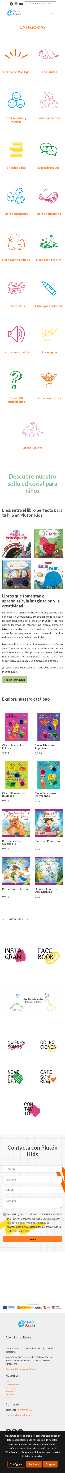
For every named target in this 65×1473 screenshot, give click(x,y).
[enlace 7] (32, 1108)
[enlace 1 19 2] (16, 53)
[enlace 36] (49, 333)
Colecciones (11, 1388)
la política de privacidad (21, 1222)
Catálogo (10, 1394)
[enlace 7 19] (16, 195)
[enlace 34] (49, 287)
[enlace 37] (16, 379)
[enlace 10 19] (16, 241)
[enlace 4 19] (49, 99)
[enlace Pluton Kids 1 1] (16, 953)
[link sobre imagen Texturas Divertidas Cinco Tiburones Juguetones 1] (49, 727)
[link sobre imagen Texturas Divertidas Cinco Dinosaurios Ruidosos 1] (16, 775)
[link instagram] (16, 3)
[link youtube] (21, 3)
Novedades (11, 1391)
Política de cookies (32, 1456)
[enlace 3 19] (16, 99)
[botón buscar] (52, 12)
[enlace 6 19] (49, 149)
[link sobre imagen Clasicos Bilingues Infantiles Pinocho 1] (49, 823)
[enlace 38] (49, 379)
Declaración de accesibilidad (21, 1369)
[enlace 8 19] (49, 195)
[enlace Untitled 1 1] (32, 429)
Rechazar (34, 1464)
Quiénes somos (12, 1384)
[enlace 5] (49, 1044)
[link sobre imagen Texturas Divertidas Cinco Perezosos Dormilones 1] (49, 775)
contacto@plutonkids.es (19, 1415)
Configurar (16, 1464)
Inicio (8, 1381)
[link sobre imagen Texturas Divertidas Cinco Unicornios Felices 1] (16, 727)
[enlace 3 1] (16, 1044)
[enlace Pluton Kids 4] (49, 953)
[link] (13, 12)
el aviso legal (50, 1218)
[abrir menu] (59, 12)
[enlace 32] (16, 287)
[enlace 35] (16, 333)
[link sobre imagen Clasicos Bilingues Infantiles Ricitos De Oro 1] (16, 823)
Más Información (14, 679)
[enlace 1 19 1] (49, 53)
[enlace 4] (16, 1076)
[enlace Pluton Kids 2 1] (49, 1076)
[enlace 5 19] (16, 149)
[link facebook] (11, 3)
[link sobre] (32, 1326)
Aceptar (50, 1464)
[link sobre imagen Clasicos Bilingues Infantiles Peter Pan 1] (16, 871)
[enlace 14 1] (49, 241)
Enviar (32, 1239)
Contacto (10, 1398)
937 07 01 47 (26, 1409)
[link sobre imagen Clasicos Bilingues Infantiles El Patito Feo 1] (49, 871)
